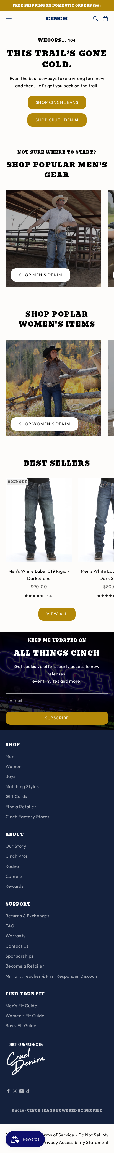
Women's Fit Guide (25, 1015)
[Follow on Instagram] (15, 1091)
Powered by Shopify (79, 1110)
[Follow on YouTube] (21, 1091)
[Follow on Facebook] (8, 1091)
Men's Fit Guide (21, 1005)
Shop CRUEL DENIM (57, 120)
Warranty (16, 936)
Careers (14, 876)
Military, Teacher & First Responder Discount (52, 976)
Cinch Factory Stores (28, 816)
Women (14, 766)
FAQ (10, 926)
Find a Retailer (21, 806)
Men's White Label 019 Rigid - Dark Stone (39, 574)
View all (56, 613)
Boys (10, 776)
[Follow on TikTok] (28, 1091)
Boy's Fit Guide (21, 1025)
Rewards (15, 886)
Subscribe (57, 717)
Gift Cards (16, 796)
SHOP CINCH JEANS (57, 102)
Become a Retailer (25, 966)
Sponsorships (19, 956)
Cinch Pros (17, 856)
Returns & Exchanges (27, 915)
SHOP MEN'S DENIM (40, 274)
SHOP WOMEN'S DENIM (44, 423)
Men (10, 756)
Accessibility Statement (84, 1142)
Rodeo (12, 866)
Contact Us (17, 946)
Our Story (16, 846)
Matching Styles (22, 786)
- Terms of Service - (57, 1135)
